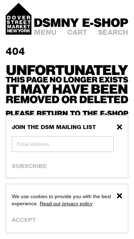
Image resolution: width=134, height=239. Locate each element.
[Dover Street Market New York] (18, 19)
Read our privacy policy (66, 203)
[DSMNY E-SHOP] (81, 21)
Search (113, 32)
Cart (77, 32)
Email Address (33, 144)
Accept (24, 219)
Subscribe (29, 166)
